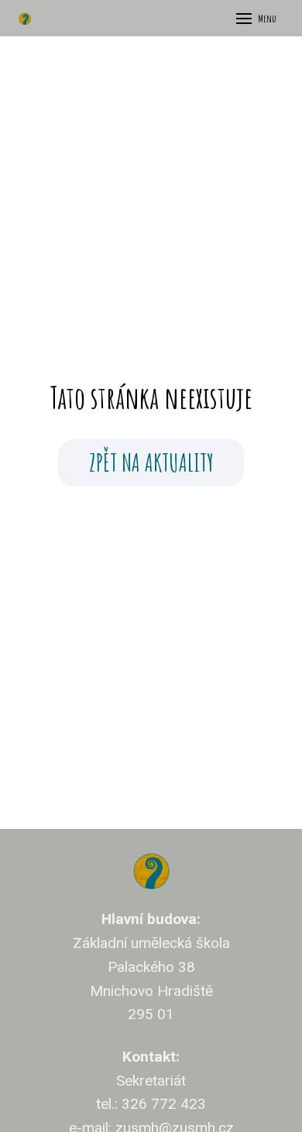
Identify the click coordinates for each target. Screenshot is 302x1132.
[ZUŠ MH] (25, 18)
